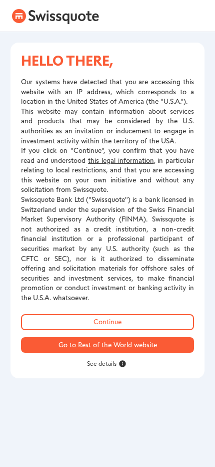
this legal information (121, 160)
